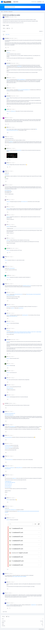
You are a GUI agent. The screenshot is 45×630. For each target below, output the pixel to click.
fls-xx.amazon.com (8, 190)
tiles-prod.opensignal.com (9, 414)
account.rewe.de (12, 268)
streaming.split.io (25, 315)
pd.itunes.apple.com (8, 485)
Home (2, 11)
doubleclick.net (33, 604)
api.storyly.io (19, 66)
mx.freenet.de (7, 445)
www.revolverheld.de (8, 437)
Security (7, 25)
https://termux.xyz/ (10, 388)
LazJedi (8, 109)
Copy (41, 228)
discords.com (13, 111)
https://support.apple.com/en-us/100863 (19, 576)
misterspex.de (8, 468)
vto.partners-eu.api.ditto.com (9, 467)
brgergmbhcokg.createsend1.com (10, 509)
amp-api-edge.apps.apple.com (10, 482)
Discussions (10, 11)
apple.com (14, 478)
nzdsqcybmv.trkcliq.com (27, 285)
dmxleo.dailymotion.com (18, 294)
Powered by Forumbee (41, 629)
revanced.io (7, 448)
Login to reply (7, 34)
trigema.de (6, 174)
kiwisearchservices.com (9, 446)
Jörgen (8, 50)
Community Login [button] (33, 1)
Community (6, 11)
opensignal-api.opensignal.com (10, 413)
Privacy (4, 25)
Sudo (7, 356)
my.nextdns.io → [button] (39, 1)
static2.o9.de (19, 150)
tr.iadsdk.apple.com (8, 481)
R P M (5, 184)
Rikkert (8, 127)
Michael (6, 136)
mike (7, 292)
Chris (5, 117)
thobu (5, 573)
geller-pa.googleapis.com (21, 79)
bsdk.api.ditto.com (19, 467)
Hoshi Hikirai (6, 403)
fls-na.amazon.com (24, 201)
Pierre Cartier (8, 248)
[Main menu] (43, 2)
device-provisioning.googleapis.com (24, 89)
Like (4, 28)
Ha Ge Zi (8, 604)
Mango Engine (7, 16)
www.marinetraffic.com (8, 459)
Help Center (15, 1)
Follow (9, 28)
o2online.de (11, 141)
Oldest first (40, 31)
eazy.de (6, 260)
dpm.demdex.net (12, 426)
